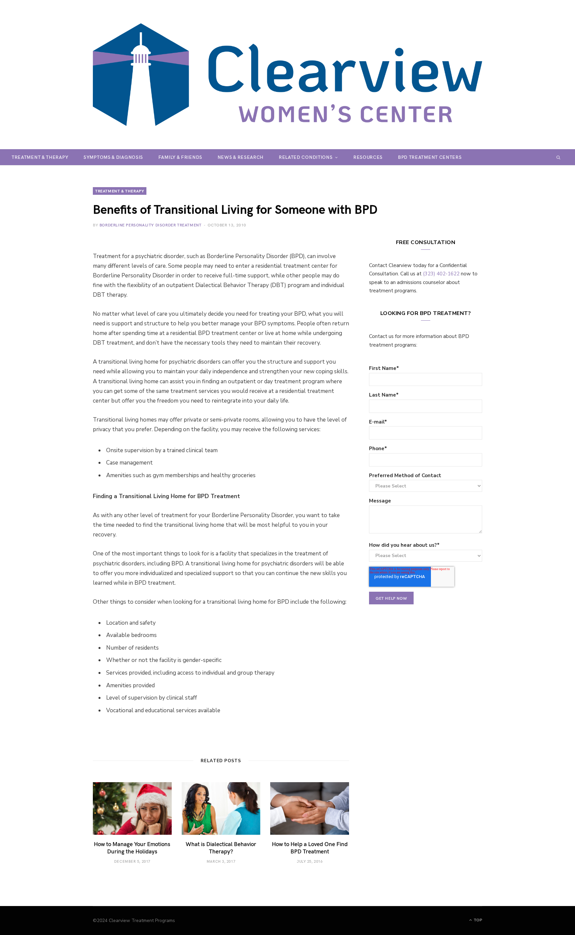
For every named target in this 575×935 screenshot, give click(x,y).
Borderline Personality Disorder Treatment (150, 224)
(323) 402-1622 (441, 273)
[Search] (558, 157)
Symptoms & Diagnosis (113, 157)
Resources (368, 157)
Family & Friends (180, 157)
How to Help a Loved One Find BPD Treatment (310, 847)
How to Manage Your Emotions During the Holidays (132, 847)
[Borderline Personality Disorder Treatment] (287, 74)
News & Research (241, 157)
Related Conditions (306, 157)
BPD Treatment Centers (430, 157)
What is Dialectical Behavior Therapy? (221, 847)
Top (477, 920)
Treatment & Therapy (40, 157)
